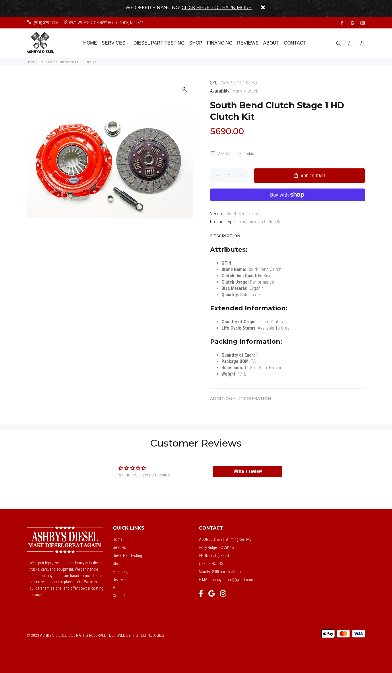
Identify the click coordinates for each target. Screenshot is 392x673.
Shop (117, 563)
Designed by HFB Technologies (136, 635)
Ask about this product (236, 153)
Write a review (248, 471)
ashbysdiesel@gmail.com (232, 579)
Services (119, 547)
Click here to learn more (217, 7)
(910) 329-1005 (45, 22)
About (118, 587)
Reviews (119, 579)
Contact (119, 595)
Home (31, 62)
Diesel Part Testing (127, 555)
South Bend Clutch (243, 213)
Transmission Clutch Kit (260, 221)
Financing (120, 571)
